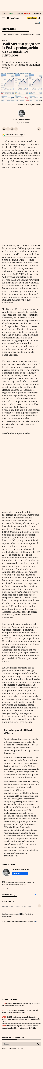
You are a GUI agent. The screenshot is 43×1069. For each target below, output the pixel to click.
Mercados (9, 29)
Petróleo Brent (37, 13)
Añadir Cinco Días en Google (14, 134)
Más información (7, 916)
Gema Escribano (21, 120)
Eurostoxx (12, 1049)
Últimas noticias (9, 999)
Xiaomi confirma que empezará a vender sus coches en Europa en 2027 (21, 1011)
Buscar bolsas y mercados (13, 1038)
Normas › (38, 895)
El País (38, 23)
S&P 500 (20, 13)
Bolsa (5, 35)
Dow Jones (18, 906)
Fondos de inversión (27, 35)
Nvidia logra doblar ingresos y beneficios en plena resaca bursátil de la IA (21, 1005)
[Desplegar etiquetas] (39, 905)
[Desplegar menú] (4, 18)
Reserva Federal (7, 906)
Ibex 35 (5, 13)
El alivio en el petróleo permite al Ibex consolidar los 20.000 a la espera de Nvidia (20, 1027)
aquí (35, 921)
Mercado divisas (13, 35)
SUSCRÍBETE (32, 18)
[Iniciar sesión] (39, 18)
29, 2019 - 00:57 (21, 123)
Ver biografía (17, 873)
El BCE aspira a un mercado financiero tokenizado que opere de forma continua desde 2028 (21, 1019)
